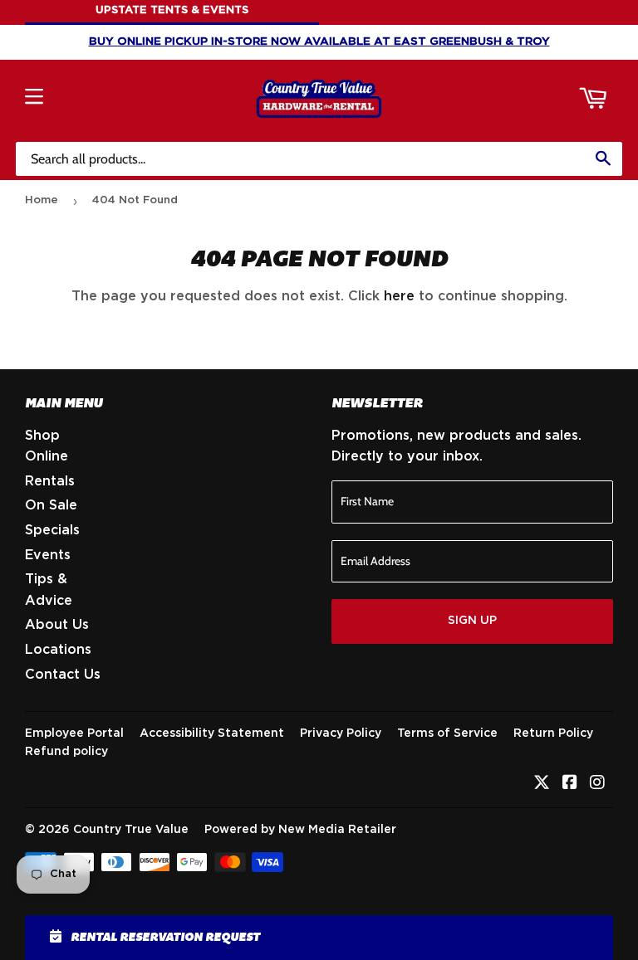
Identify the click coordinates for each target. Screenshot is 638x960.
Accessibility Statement (212, 733)
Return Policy (553, 733)
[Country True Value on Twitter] (541, 784)
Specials (52, 530)
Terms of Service (447, 733)
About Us (57, 624)
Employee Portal (74, 733)
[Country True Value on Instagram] (597, 784)
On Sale (51, 505)
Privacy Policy (340, 733)
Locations (58, 649)
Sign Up (472, 620)
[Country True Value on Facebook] (569, 784)
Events (48, 555)
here (399, 296)
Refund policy (66, 752)
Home (41, 200)
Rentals (50, 481)
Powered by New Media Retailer (300, 830)
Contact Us (63, 674)
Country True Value (131, 830)
